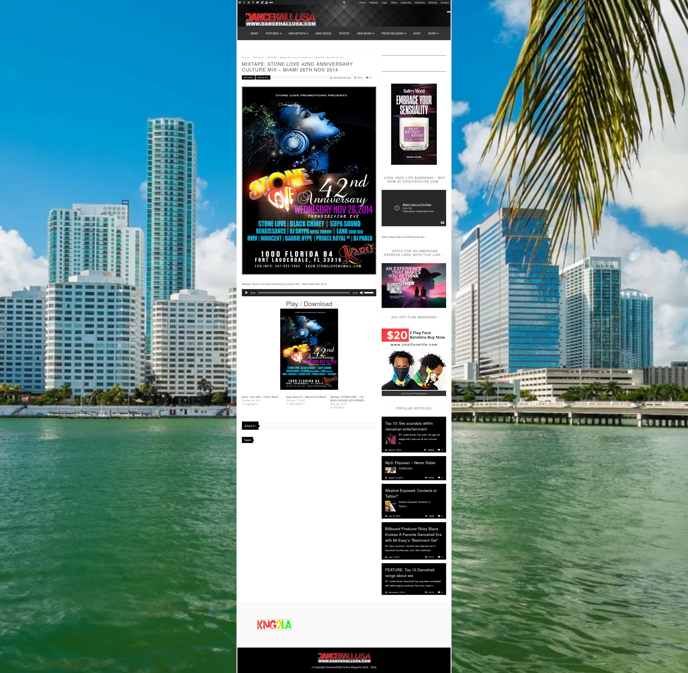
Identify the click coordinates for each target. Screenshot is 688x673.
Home (362, 2)
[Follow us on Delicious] (262, 2)
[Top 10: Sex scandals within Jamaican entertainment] (390, 438)
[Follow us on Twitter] (257, 2)
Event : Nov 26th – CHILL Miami (260, 397)
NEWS (254, 33)
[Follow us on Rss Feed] (248, 2)
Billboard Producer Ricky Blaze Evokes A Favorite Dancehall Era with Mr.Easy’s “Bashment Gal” (413, 534)
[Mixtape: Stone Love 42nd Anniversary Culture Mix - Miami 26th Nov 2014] (309, 181)
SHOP (416, 33)
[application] (309, 292)
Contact (445, 2)
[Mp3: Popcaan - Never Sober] (390, 469)
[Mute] (361, 292)
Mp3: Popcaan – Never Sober (410, 462)
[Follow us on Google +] (244, 2)
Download (318, 303)
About (394, 2)
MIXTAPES (272, 57)
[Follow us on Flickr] (271, 2)
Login (384, 2)
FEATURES (272, 33)
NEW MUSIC (364, 33)
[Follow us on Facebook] (253, 2)
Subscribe (406, 2)
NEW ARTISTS (297, 33)
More (405, 443)
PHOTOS (344, 33)
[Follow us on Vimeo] (239, 2)
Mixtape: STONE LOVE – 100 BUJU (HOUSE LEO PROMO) (347, 398)
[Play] (246, 292)
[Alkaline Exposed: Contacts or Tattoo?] (390, 505)
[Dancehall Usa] (280, 19)
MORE (432, 33)
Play (292, 303)
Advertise (420, 2)
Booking (433, 2)
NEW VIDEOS (323, 33)
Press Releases (392, 33)
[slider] (369, 292)
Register (373, 2)
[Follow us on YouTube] (266, 2)
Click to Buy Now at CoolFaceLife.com (403, 237)
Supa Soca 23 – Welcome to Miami (306, 397)
